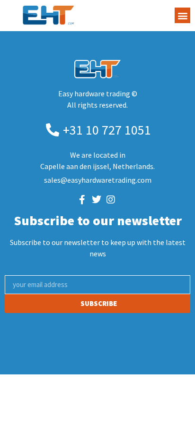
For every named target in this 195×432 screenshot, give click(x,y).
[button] (182, 15)
